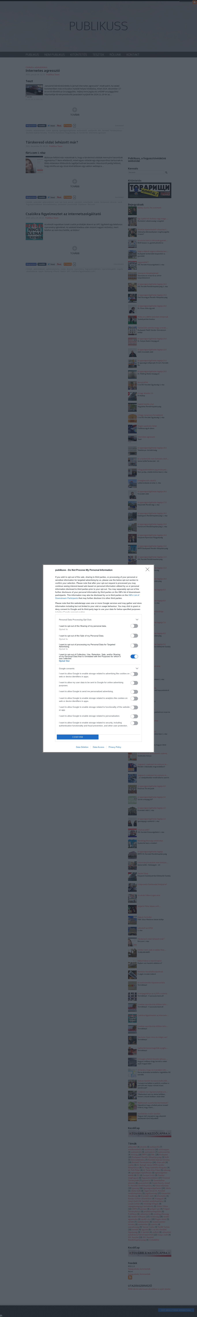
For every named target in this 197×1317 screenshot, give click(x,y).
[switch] (134, 626)
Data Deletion (82, 747)
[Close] (148, 570)
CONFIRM (77, 737)
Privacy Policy (115, 747)
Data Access (98, 747)
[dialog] (98, 658)
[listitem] (98, 619)
